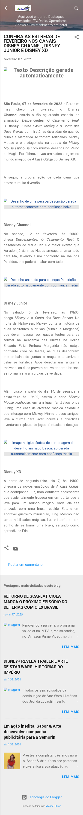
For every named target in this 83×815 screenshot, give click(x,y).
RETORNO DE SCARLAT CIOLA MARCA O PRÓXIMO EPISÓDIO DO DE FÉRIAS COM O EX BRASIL (35, 602)
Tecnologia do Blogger (44, 797)
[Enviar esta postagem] (15, 550)
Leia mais (70, 647)
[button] (76, 37)
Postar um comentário (25, 565)
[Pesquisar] (76, 9)
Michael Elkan (53, 806)
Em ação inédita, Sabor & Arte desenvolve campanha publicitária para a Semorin (32, 732)
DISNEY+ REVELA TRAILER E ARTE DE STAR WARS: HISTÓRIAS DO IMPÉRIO (36, 667)
